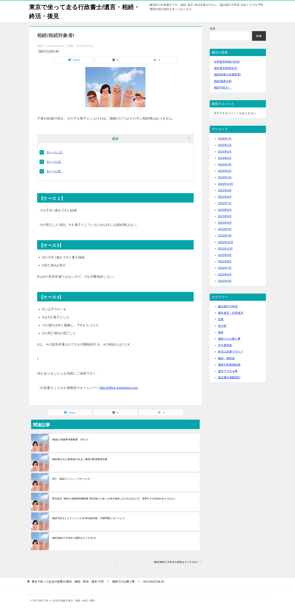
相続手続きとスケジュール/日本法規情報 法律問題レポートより (88, 518)
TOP (68, 581)
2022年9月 (225, 255)
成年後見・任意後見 (230, 312)
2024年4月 (225, 164)
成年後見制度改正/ (225, 68)
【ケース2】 (54, 161)
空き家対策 (225, 345)
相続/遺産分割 (223, 81)
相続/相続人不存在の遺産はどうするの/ (74, 538)
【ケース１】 (54, 152)
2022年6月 (225, 274)
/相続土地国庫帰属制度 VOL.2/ (70, 439)
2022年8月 (225, 261)
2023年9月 (225, 190)
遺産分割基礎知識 (229, 364)
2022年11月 (225, 248)
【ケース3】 (54, 171)
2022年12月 (225, 242)
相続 (221, 332)
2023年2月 (225, 235)
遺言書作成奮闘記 (229, 377)
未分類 (222, 325)
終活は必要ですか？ (230, 351)
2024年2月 (225, 177)
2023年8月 (225, 196)
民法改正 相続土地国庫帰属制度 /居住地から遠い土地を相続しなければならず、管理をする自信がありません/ (113, 498)
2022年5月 (225, 281)
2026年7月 (225, 138)
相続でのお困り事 (48, 51)
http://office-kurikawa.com (119, 388)
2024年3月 (225, 170)
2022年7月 (225, 267)
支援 (221, 319)
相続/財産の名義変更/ (227, 74)
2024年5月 (225, 158)
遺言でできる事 (228, 371)
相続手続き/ (223, 87)
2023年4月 (225, 222)
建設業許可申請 (228, 306)
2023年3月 (225, 229)
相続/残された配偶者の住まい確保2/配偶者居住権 (79, 459)
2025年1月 (225, 145)
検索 (212, 28)
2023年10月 (225, 184)
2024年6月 (225, 151)
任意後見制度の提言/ (227, 61)
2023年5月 (225, 216)
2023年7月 (225, 203)
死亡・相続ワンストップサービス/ (71, 478)
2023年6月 (225, 209)
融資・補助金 (226, 358)
